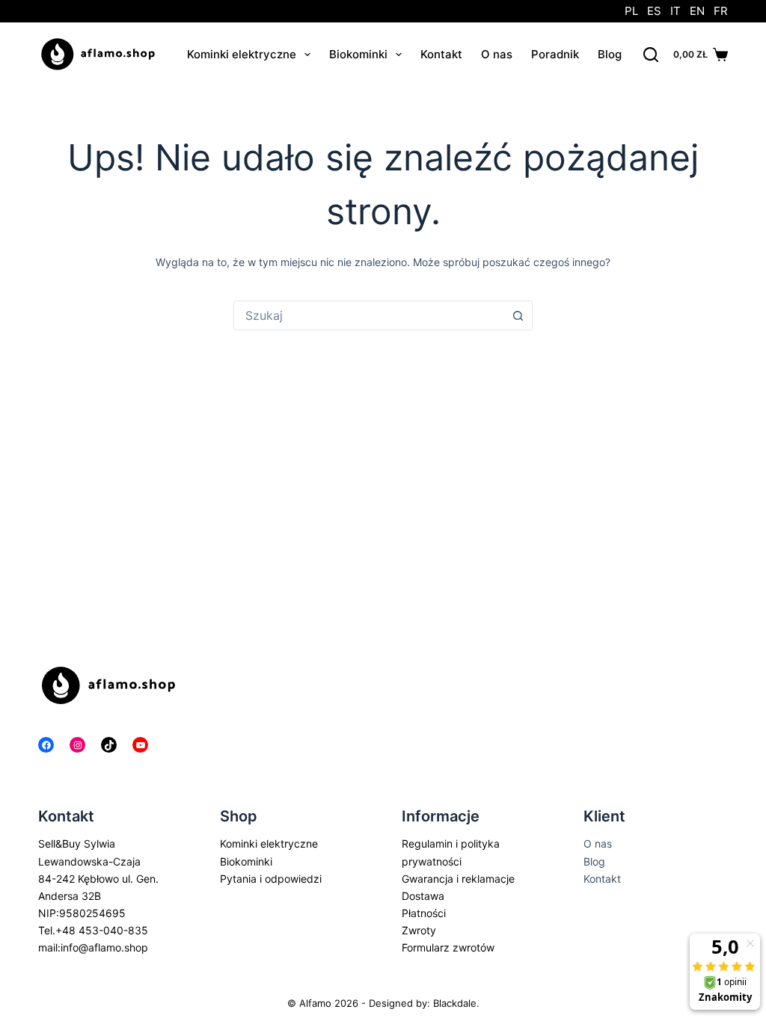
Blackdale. (456, 1003)
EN (697, 10)
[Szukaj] (650, 54)
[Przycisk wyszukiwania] (517, 315)
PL (631, 10)
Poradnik (555, 54)
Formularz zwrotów (448, 947)
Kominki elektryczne (241, 54)
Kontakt (441, 54)
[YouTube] (140, 745)
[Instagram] (77, 745)
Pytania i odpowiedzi (271, 878)
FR (721, 10)
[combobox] (368, 315)
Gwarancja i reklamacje (458, 878)
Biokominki (358, 54)
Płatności (424, 913)
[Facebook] (46, 745)
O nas (496, 54)
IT (675, 10)
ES (654, 10)
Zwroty (419, 930)
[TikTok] (109, 745)
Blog (610, 54)
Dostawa (423, 895)
